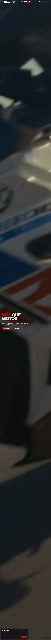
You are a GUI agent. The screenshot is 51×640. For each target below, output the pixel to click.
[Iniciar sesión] (39, 2)
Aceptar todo (24, 637)
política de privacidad (8, 634)
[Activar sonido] (43, 638)
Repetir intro (47, 637)
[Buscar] (37, 2)
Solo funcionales (17, 637)
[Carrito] (41, 2)
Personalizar (11, 637)
